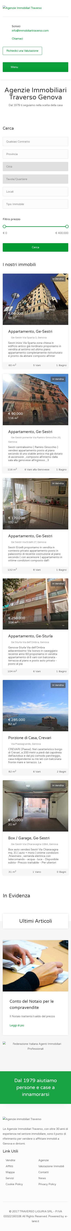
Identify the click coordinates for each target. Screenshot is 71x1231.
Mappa (10, 1172)
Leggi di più (17, 1025)
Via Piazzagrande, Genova (26, 744)
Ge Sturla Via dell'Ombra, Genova (30, 642)
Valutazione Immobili (51, 1166)
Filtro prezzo (11, 219)
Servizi (10, 1178)
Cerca (35, 247)
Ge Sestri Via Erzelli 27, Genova (28, 542)
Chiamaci (17, 38)
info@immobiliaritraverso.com (30, 30)
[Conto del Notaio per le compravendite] (35, 965)
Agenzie (43, 1160)
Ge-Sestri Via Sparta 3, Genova (29, 337)
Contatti (43, 1172)
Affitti (9, 1166)
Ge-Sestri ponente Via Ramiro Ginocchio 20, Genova (34, 439)
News (42, 1178)
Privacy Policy (47, 1184)
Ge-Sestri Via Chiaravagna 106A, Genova (34, 844)
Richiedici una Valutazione (22, 50)
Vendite (10, 1160)
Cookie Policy (14, 1184)
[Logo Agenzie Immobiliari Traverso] (22, 7)
